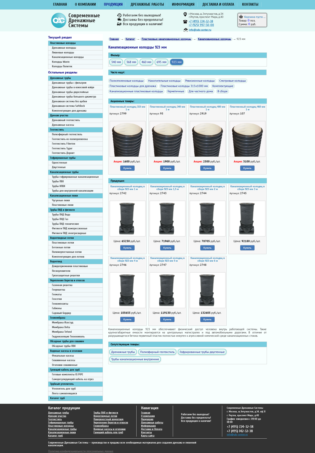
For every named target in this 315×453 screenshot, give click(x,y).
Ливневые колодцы (63, 52)
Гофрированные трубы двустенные (202, 352)
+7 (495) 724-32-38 (201, 21)
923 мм (177, 62)
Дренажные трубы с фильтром (69, 82)
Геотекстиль (57, 129)
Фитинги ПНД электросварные (69, 233)
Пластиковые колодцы (63, 43)
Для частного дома (201, 91)
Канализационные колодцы (68, 57)
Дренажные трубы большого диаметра (74, 96)
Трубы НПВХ (58, 186)
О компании (148, 416)
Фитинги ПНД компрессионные (69, 228)
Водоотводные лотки (62, 238)
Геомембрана (57, 317)
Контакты (146, 432)
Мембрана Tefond (62, 331)
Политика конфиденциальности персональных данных (80, 451)
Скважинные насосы (63, 360)
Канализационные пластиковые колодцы (136, 91)
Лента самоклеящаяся (64, 393)
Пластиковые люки (62, 205)
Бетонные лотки (61, 247)
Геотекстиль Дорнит (63, 153)
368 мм (131, 62)
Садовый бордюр (61, 313)
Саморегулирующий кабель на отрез (73, 379)
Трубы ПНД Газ (60, 219)
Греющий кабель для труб (65, 369)
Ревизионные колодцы (200, 80)
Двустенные (59, 167)
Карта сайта (147, 435)
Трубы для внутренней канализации (72, 190)
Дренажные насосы (63, 125)
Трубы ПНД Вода (61, 214)
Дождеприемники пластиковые (70, 266)
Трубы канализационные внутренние (135, 359)
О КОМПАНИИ (85, 4)
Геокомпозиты (60, 303)
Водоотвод (56, 261)
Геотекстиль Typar (62, 148)
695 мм (161, 62)
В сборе (222, 91)
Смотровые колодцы (232, 80)
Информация (148, 425)
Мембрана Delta (61, 327)
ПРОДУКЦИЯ (113, 4)
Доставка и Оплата (151, 429)
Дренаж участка (59, 115)
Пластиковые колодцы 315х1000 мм (184, 86)
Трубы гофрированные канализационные (75, 176)
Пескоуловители (61, 271)
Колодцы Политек (62, 66)
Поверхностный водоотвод (108, 419)
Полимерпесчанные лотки (67, 252)
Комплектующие (222, 86)
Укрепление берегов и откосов (67, 280)
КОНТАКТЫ (250, 4)
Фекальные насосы (63, 355)
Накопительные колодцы (164, 80)
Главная (145, 412)
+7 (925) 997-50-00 (201, 25)
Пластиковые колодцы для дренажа (133, 86)
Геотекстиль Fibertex (63, 143)
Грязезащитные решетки (66, 275)
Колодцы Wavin (61, 61)
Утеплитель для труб (64, 388)
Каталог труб (57, 398)
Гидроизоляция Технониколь (68, 336)
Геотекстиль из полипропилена (70, 139)
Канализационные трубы (64, 172)
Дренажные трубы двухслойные (70, 92)
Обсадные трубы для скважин (67, 341)
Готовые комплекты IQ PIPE (67, 374)
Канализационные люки (64, 195)
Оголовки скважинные (64, 365)
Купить (127, 168)
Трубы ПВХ (58, 181)
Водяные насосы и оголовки (66, 351)
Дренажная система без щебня (69, 101)
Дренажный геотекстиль (66, 120)
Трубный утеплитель (62, 384)
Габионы (57, 308)
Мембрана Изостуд (62, 322)
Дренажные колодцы (64, 47)
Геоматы (57, 294)
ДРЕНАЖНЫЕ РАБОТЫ (147, 4)
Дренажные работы (152, 422)
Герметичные (176, 91)
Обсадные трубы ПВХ (64, 346)
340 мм (116, 62)
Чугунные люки (61, 200)
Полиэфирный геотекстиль (67, 134)
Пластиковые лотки (63, 242)
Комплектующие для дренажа (69, 110)
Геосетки (57, 299)
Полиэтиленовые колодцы (127, 80)
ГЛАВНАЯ (60, 4)
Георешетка (58, 289)
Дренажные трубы (60, 78)
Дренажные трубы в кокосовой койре (73, 87)
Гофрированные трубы (62, 158)
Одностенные (59, 162)
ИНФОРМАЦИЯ (183, 4)
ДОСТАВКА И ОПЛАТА (218, 4)
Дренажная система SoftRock (68, 106)
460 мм (146, 62)
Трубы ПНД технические (65, 223)
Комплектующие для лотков (68, 256)
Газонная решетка (62, 285)
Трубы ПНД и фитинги (62, 209)
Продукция (147, 419)
